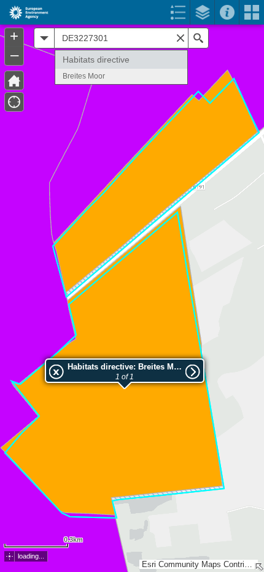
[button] (10, 556)
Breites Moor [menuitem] (84, 76)
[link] (25, 12)
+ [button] (14, 36)
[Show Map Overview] (259, 567)
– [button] (14, 55)
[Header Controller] (132, 12)
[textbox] (121, 38)
